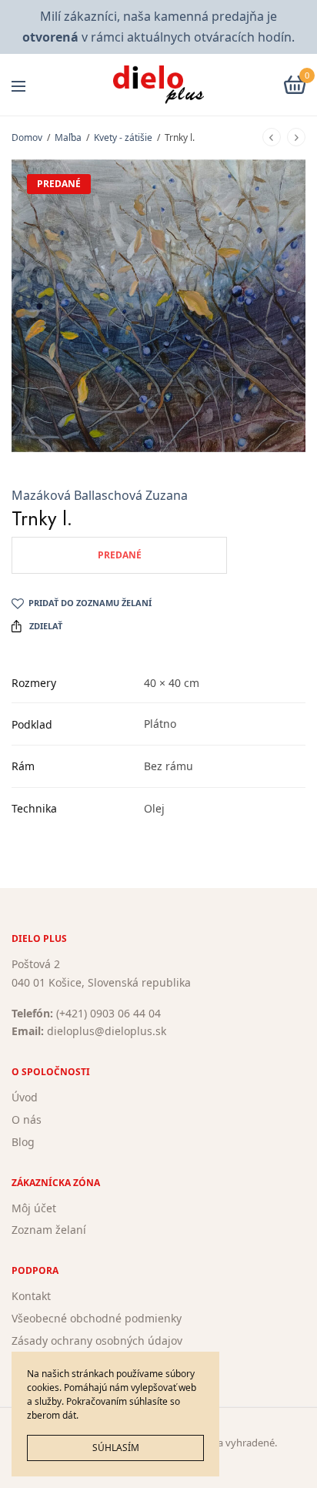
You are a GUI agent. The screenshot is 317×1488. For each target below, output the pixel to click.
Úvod (25, 1097)
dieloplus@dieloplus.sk (106, 1031)
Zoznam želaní (49, 1229)
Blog (23, 1141)
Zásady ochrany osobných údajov (97, 1339)
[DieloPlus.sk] (159, 84)
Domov (27, 137)
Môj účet (34, 1207)
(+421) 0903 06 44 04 (108, 1012)
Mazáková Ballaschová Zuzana (100, 495)
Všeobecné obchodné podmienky (97, 1318)
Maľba (68, 137)
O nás (27, 1119)
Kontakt (31, 1296)
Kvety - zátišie (123, 137)
